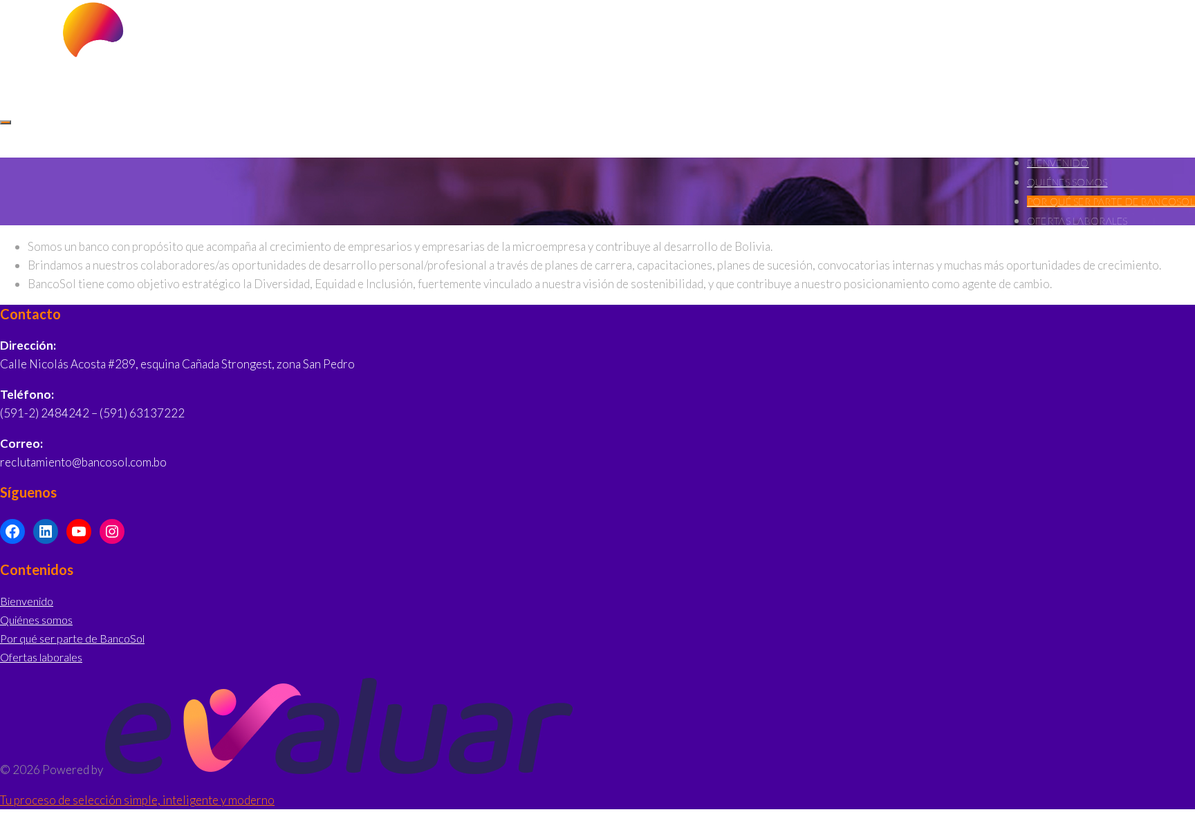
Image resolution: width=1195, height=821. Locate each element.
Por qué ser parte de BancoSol (72, 638)
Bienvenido (26, 600)
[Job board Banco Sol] (73, 78)
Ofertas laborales (41, 656)
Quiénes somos (1067, 182)
